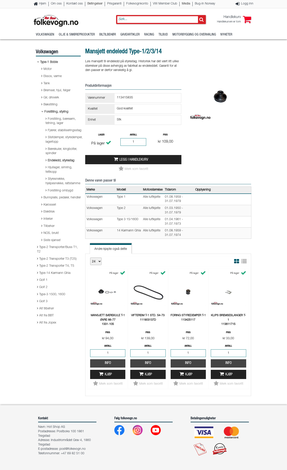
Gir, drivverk (51, 97)
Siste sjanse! (52, 240)
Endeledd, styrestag (61, 160)
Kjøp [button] (108, 375)
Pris (165, 135)
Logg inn (247, 3)
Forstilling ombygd (60, 190)
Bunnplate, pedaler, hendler (62, 197)
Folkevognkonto (137, 3)
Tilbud (163, 34)
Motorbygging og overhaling (194, 34)
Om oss (56, 3)
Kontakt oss (74, 3)
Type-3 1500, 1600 (52, 294)
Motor (47, 69)
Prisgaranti (114, 3)
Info (108, 363)
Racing (149, 34)
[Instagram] (141, 431)
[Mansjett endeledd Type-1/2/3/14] (220, 124)
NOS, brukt (51, 233)
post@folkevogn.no (72, 449)
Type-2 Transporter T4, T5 (56, 266)
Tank (46, 83)
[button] (234, 19)
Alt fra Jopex (47, 322)
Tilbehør (48, 226)
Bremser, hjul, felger (56, 90)
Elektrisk (49, 211)
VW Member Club (165, 3)
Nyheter (226, 34)
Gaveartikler (130, 34)
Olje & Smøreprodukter (77, 34)
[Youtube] (159, 431)
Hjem (42, 3)
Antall (133, 135)
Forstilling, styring (56, 111)
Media (186, 3)
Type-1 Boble (49, 62)
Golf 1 (43, 280)
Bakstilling (50, 104)
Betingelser (94, 3)
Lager (101, 135)
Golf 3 (43, 301)
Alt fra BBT (46, 315)
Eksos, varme (52, 76)
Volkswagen (45, 34)
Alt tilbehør (46, 308)
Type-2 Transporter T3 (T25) (57, 259)
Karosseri (49, 204)
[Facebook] (123, 431)
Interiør (48, 219)
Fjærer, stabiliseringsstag (64, 130)
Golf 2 (43, 287)
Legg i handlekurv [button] (134, 160)
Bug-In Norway (205, 3)
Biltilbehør (107, 34)
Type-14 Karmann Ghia (54, 273)
